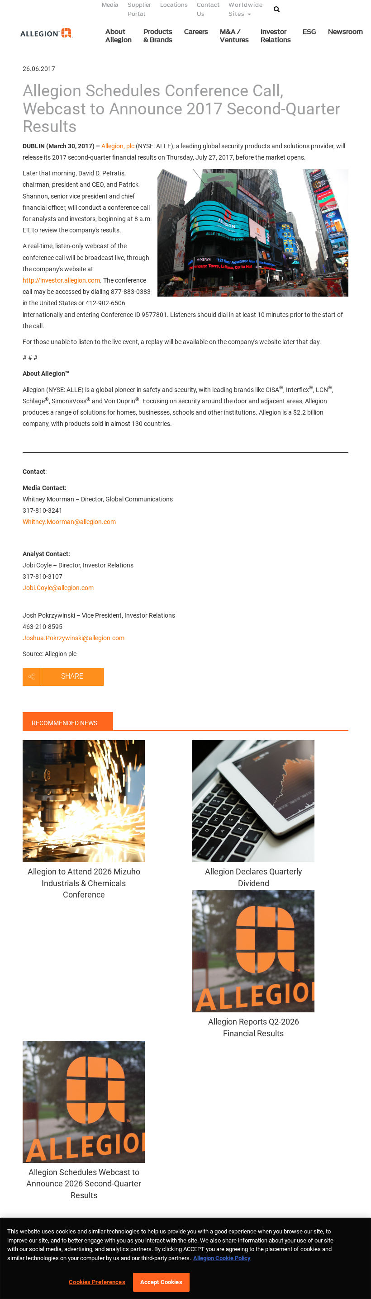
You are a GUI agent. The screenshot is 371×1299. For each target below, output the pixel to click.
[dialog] (185, 1258)
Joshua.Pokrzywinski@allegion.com (73, 638)
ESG (309, 32)
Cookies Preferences (97, 1282)
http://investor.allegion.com (61, 280)
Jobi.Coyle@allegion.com (58, 587)
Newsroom (345, 32)
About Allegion (118, 36)
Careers (196, 32)
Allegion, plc (117, 146)
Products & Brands (157, 36)
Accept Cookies (161, 1282)
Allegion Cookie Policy (222, 1258)
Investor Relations (276, 36)
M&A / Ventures (234, 36)
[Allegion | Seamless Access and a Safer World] (42, 48)
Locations (174, 5)
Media (110, 5)
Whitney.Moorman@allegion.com (69, 521)
